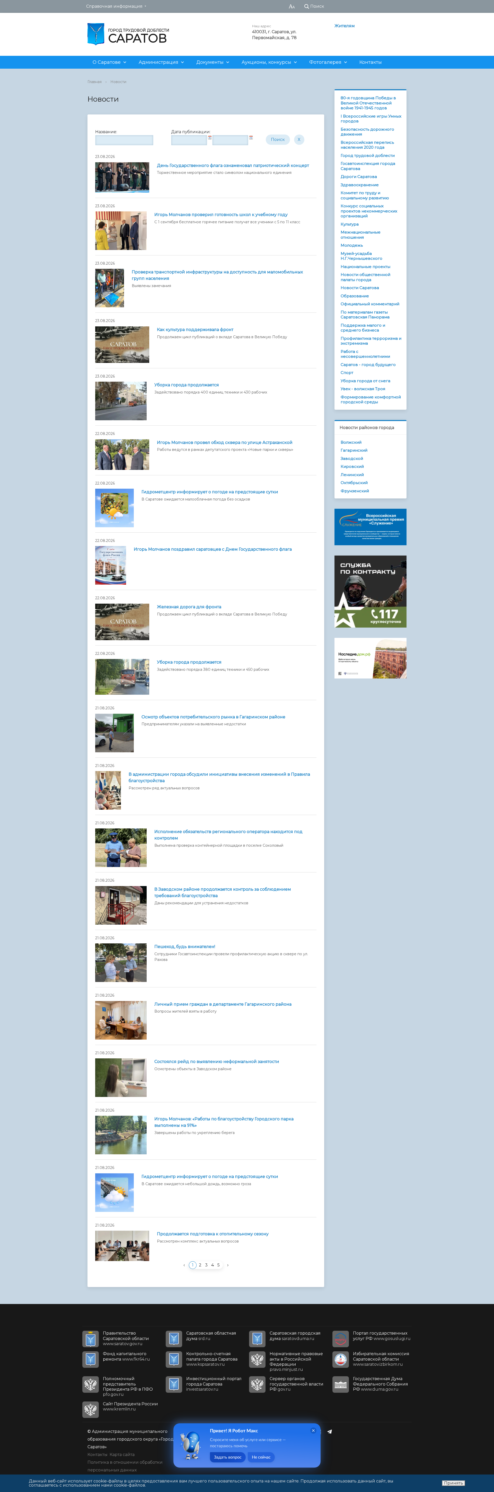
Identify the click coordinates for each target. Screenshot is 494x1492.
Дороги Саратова (359, 176)
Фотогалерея (325, 62)
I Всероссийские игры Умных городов (371, 119)
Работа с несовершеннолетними (365, 354)
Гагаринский (354, 450)
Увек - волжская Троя (363, 388)
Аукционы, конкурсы (266, 62)
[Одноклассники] (321, 1431)
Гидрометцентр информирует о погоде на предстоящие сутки (210, 491)
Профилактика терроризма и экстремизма (371, 341)
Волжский (351, 442)
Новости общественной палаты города (365, 277)
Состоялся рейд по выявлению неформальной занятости (216, 1061)
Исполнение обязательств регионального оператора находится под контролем (228, 835)
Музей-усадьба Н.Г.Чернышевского (361, 256)
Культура (350, 224)
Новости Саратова (360, 287)
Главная (94, 81)
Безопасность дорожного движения (367, 132)
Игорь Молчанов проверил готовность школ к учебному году (221, 214)
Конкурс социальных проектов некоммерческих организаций (369, 210)
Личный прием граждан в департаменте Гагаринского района (223, 1004)
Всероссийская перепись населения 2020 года (367, 145)
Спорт (347, 372)
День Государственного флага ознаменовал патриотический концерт (233, 165)
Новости (118, 81)
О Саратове (107, 62)
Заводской (352, 458)
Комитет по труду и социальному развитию (365, 195)
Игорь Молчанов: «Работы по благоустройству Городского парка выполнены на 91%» (224, 1122)
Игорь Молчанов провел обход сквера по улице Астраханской (225, 442)
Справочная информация (114, 6)
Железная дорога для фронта (189, 606)
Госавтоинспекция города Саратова (368, 166)
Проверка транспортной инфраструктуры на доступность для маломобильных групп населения (217, 275)
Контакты (370, 62)
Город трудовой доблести (368, 155)
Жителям (344, 25)
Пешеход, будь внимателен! (184, 946)
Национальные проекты (365, 266)
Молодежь (352, 245)
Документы (210, 62)
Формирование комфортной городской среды (371, 400)
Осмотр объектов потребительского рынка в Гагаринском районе (213, 716)
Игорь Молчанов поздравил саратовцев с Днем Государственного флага (213, 549)
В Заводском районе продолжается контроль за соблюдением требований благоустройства (222, 892)
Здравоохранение (360, 184)
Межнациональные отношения (361, 235)
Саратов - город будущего (368, 364)
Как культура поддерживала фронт (195, 329)
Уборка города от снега (365, 380)
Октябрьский (354, 482)
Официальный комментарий (370, 303)
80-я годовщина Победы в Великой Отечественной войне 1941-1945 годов (368, 102)
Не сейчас (261, 1457)
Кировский (352, 466)
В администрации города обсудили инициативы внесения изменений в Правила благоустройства (219, 777)
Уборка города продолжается (186, 384)
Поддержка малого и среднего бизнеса (363, 328)
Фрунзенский (355, 490)
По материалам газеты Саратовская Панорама (365, 315)
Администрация (158, 62)
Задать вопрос (228, 1457)
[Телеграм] (331, 1431)
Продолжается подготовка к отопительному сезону (213, 1233)
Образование (355, 295)
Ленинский (352, 474)
